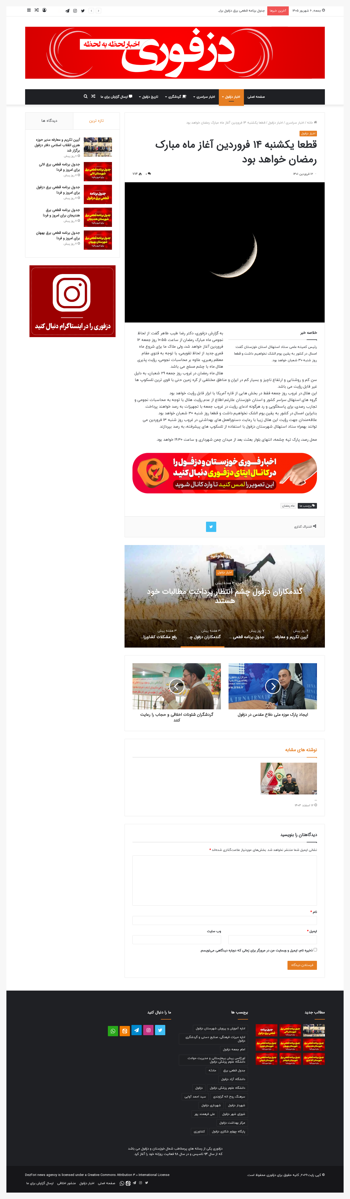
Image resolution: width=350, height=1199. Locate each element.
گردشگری (175, 97)
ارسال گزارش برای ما (115, 97)
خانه (310, 122)
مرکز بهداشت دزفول (232, 1123)
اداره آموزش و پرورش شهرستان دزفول (220, 1028)
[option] (201, 596)
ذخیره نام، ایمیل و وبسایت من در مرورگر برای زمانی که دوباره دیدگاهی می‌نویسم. (256, 950)
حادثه (212, 1071)
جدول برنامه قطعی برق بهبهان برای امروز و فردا (58, 235)
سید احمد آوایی (195, 1097)
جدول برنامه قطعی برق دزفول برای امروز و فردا (233, 10)
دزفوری (271, 1175)
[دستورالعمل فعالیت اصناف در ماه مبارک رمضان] (289, 778)
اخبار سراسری (206, 97)
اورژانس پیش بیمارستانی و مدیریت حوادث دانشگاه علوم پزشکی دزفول (216, 1060)
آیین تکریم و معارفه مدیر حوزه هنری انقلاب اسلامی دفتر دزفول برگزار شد (57, 145)
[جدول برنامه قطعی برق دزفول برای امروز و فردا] (98, 194)
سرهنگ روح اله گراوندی (229, 1097)
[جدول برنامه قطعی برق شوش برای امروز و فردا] (266, 1059)
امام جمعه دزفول (234, 1049)
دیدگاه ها (49, 121)
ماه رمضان (288, 506)
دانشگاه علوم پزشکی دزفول (227, 1088)
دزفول (199, 1088)
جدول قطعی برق (234, 1071)
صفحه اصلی (256, 97)
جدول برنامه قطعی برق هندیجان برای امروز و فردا (61, 212)
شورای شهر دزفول (233, 1114)
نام (313, 912)
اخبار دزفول (232, 97)
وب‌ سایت (214, 931)
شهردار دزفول (236, 1105)
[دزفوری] (175, 53)
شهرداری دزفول (211, 1105)
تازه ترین (96, 121)
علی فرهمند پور (204, 1114)
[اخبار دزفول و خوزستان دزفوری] (224, 472)
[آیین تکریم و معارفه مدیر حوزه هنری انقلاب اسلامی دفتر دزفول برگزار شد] (98, 147)
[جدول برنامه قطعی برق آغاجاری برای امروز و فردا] (314, 1059)
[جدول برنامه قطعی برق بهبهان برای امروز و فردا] (98, 240)
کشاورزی (199, 1132)
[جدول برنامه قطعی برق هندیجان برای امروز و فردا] (98, 217)
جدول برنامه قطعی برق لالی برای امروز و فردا (59, 167)
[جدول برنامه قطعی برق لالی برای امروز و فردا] (98, 171)
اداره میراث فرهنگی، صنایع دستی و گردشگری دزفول (215, 1039)
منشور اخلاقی (66, 1183)
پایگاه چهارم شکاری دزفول (228, 1132)
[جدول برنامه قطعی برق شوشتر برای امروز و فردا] (290, 1059)
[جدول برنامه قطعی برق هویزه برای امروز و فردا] (266, 1045)
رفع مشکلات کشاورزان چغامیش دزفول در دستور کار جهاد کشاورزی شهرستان (201, 596)
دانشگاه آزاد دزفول (233, 1079)
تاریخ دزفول (150, 97)
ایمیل (312, 931)
